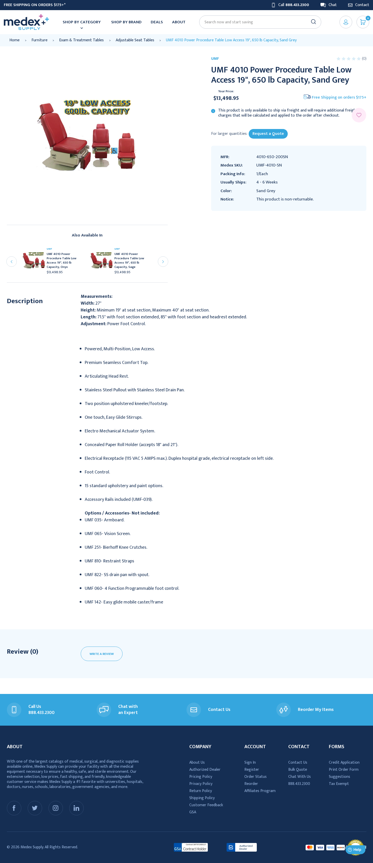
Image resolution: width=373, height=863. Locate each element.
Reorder (251, 783)
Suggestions (339, 776)
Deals (157, 22)
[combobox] (258, 22)
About (178, 22)
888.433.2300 (299, 783)
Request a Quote (268, 133)
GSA (192, 812)
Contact (362, 5)
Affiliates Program (260, 790)
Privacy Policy (200, 783)
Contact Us (297, 762)
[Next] (163, 261)
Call (293, 5)
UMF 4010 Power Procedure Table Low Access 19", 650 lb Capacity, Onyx (61, 260)
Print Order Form (344, 769)
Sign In (250, 762)
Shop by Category (82, 22)
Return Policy (200, 790)
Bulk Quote (297, 769)
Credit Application (344, 762)
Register (251, 769)
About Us (197, 762)
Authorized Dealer (205, 769)
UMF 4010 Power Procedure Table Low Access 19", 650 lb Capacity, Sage (129, 260)
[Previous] (11, 261)
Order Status (255, 776)
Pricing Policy (200, 776)
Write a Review (102, 654)
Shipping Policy (202, 798)
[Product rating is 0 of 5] (349, 58)
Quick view (36, 262)
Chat (333, 5)
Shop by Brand (126, 22)
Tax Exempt (339, 783)
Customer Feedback (206, 805)
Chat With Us (299, 776)
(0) (364, 58)
